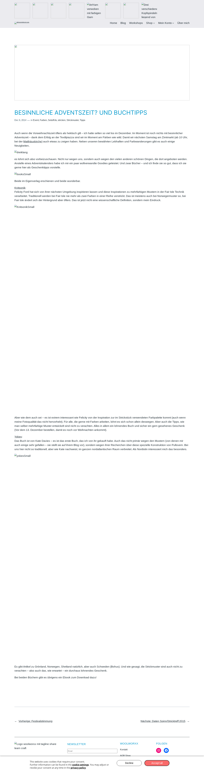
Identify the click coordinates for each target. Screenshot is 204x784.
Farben (43, 120)
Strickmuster (73, 120)
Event (36, 120)
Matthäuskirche (32, 141)
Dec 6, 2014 (20, 120)
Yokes (18, 436)
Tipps (82, 120)
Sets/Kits (52, 120)
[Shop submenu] (154, 23)
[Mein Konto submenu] (173, 23)
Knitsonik (19, 187)
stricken (62, 120)
